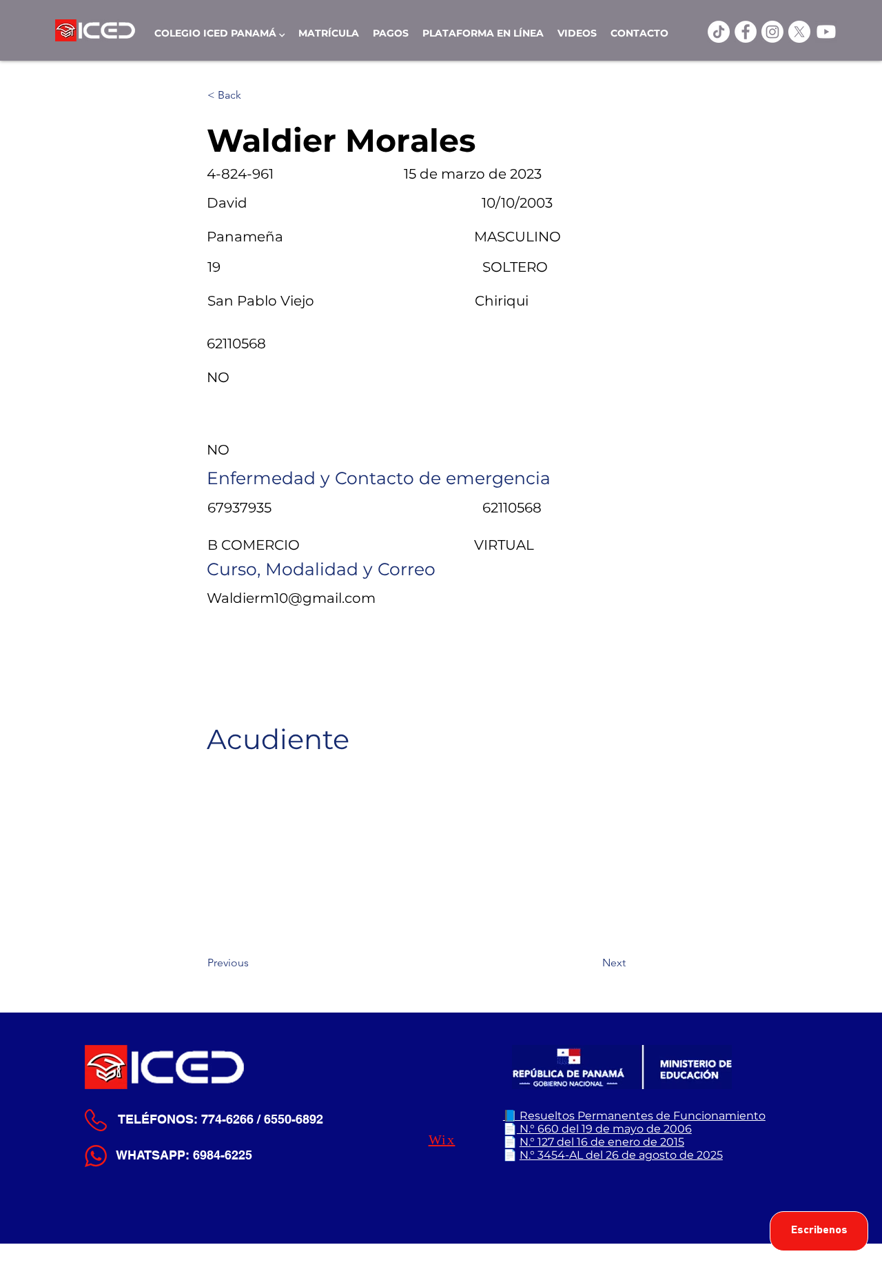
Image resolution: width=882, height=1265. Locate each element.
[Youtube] (826, 32)
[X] (799, 32)
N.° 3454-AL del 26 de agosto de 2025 (621, 1155)
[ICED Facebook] (746, 32)
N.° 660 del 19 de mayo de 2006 (604, 1128)
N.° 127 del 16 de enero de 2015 (602, 1141)
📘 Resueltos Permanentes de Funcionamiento (634, 1115)
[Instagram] (772, 32)
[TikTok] (719, 32)
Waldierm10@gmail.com (291, 598)
